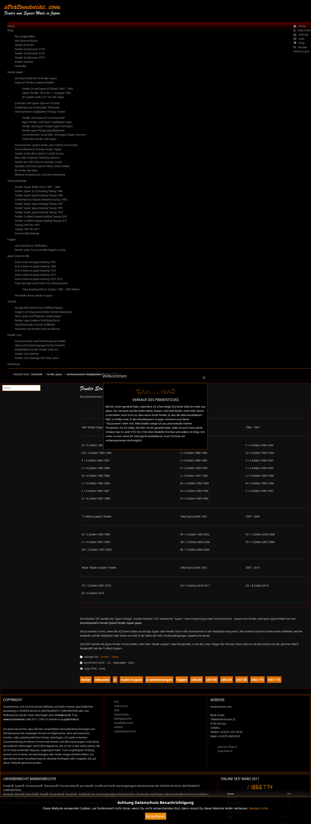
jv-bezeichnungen (159, 680)
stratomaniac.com (32, 6)
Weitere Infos (258, 808)
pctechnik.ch (71, 719)
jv (115, 680)
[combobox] (21, 388)
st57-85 (241, 680)
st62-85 (226, 680)
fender (86, 680)
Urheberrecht (63, 715)
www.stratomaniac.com (17, 719)
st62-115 (257, 680)
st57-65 (211, 680)
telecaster (102, 680)
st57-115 (274, 680)
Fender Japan (109, 657)
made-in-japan (131, 680)
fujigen (182, 680)
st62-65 (196, 680)
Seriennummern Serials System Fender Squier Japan (111, 623)
